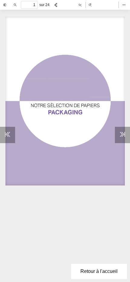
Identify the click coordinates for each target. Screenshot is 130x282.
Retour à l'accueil (99, 271)
